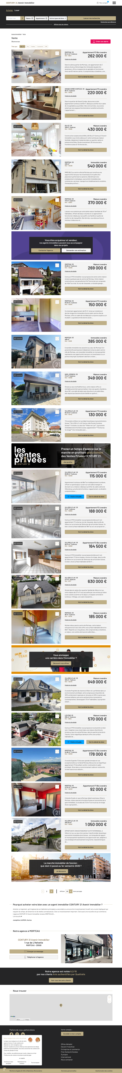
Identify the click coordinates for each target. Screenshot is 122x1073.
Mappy (27, 1019)
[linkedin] (23, 1034)
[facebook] (11, 1034)
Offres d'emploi (66, 1044)
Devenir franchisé (67, 1047)
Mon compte (103, 3)
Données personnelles (68, 1071)
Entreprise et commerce (70, 1049)
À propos (64, 1054)
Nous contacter (67, 1060)
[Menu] (114, 2)
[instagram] (17, 1034)
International (66, 1057)
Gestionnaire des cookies (104, 1071)
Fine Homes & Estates (69, 1052)
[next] (51, 891)
